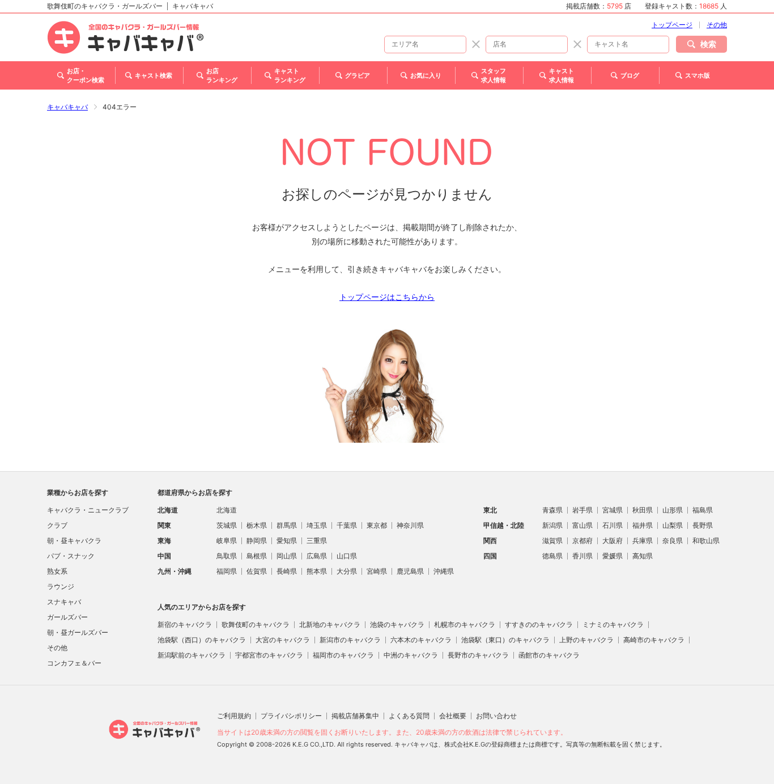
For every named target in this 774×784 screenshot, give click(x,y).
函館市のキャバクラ (549, 655)
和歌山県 (706, 540)
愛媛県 (612, 556)
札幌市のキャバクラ (464, 624)
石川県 (612, 525)
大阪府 (612, 540)
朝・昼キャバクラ (74, 540)
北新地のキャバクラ (329, 624)
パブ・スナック (71, 556)
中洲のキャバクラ (411, 655)
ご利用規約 (234, 715)
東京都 (377, 525)
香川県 (582, 556)
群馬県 (287, 525)
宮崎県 (377, 571)
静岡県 (256, 540)
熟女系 (57, 571)
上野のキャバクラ (586, 639)
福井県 (642, 525)
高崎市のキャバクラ (653, 639)
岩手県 (582, 510)
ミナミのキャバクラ (613, 624)
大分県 (347, 571)
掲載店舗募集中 (355, 715)
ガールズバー (67, 617)
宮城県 (612, 510)
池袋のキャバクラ (397, 624)
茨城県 (226, 525)
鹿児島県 (410, 571)
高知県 (642, 556)
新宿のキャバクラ (185, 624)
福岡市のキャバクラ (343, 655)
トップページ (672, 24)
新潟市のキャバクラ (350, 639)
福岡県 (226, 571)
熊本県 (317, 571)
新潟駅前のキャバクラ (192, 655)
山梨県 (672, 525)
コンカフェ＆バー (74, 663)
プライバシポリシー (291, 715)
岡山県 (287, 556)
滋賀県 (552, 540)
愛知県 (287, 540)
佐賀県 (256, 571)
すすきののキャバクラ (539, 624)
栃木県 (256, 525)
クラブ (57, 525)
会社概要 (452, 715)
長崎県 (287, 571)
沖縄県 (443, 571)
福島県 (702, 510)
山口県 (347, 556)
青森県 (552, 510)
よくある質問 (409, 715)
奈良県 (672, 540)
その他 (717, 24)
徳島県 (552, 556)
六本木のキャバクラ (421, 639)
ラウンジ (60, 586)
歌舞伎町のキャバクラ (256, 624)
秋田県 (642, 510)
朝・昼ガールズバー (77, 632)
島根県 (256, 556)
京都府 (582, 540)
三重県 (317, 540)
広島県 (317, 556)
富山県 (582, 525)
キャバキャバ (67, 107)
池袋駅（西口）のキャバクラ (202, 639)
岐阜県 (226, 540)
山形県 (672, 510)
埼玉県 (317, 525)
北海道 (226, 510)
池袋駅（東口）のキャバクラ (505, 639)
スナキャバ (64, 601)
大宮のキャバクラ (283, 639)
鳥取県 (226, 556)
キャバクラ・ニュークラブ (88, 510)
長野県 (702, 525)
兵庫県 (642, 540)
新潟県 (552, 525)
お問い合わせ (496, 715)
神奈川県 (410, 525)
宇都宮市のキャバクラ (269, 655)
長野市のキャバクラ (478, 655)
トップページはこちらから (387, 297)
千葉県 (347, 525)
